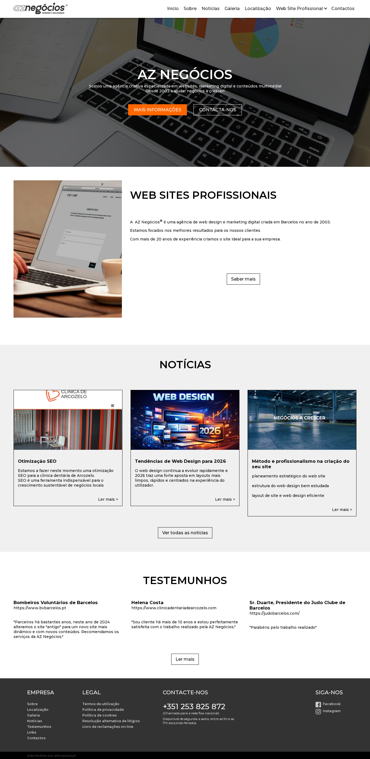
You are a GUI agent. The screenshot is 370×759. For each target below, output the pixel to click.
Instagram (331, 711)
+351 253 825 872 (194, 706)
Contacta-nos (217, 109)
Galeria (232, 8)
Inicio (173, 8)
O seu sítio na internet (299, 17)
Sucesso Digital (292, 31)
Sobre (190, 8)
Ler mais (185, 659)
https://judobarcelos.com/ (274, 613)
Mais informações (157, 109)
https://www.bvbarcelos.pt (40, 607)
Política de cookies (99, 715)
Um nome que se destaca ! (303, 38)
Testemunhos (39, 727)
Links (31, 732)
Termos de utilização (100, 704)
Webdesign (288, 45)
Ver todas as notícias (185, 532)
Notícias (211, 8)
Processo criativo (294, 24)
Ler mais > (108, 499)
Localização (258, 8)
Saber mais (243, 279)
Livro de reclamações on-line (107, 727)
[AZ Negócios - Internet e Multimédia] (41, 9)
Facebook (332, 704)
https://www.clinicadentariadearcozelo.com (173, 607)
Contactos (343, 8)
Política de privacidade (103, 710)
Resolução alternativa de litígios (111, 721)
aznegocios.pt (65, 755)
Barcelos (289, 221)
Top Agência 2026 (295, 52)
